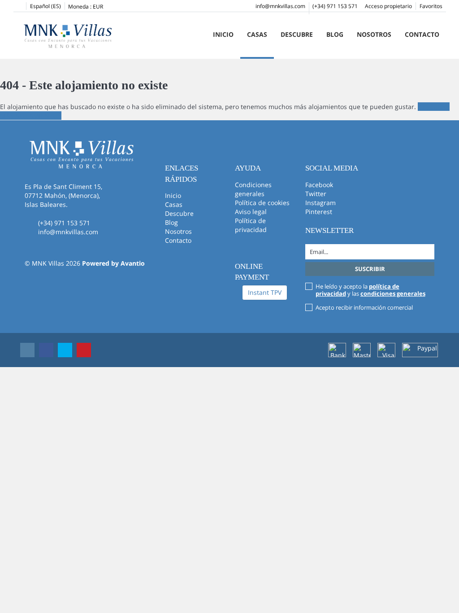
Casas (257, 34)
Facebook (319, 184)
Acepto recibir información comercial (364, 307)
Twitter (315, 193)
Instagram (320, 202)
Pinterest (318, 211)
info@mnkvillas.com (280, 6)
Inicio (223, 34)
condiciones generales (392, 293)
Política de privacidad (251, 225)
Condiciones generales (253, 189)
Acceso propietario (388, 6)
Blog (334, 34)
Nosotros (374, 34)
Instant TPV (264, 292)
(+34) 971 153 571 (335, 6)
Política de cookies (262, 202)
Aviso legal (251, 211)
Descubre (297, 34)
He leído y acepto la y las (370, 290)
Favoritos (431, 6)
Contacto (422, 34)
